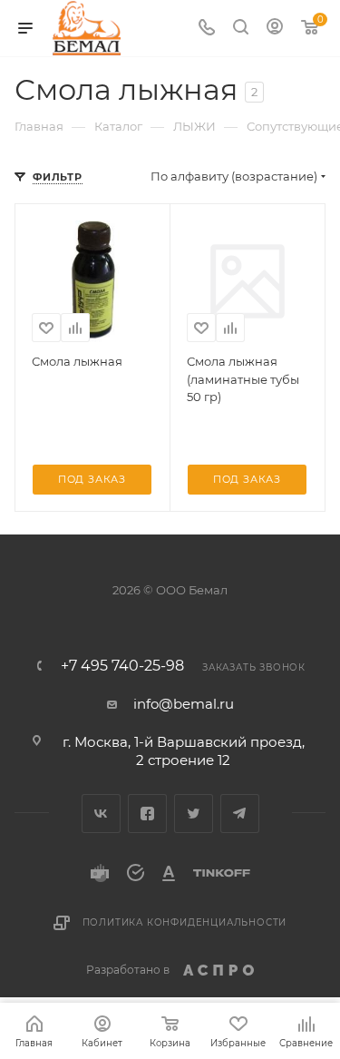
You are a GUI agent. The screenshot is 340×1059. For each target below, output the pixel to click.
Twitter (193, 813)
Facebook (147, 813)
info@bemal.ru (183, 703)
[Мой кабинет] (275, 28)
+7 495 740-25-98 (122, 666)
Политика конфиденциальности (185, 922)
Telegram (239, 813)
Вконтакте (101, 813)
